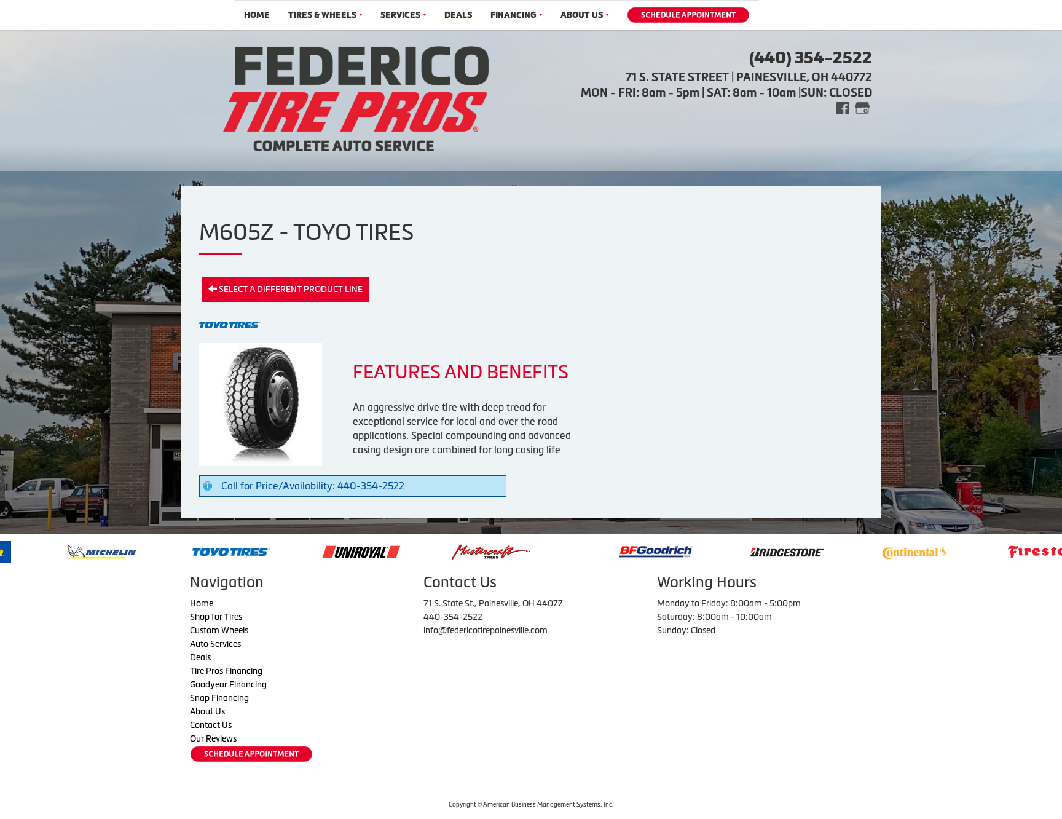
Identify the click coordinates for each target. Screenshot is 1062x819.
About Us (581, 15)
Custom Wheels (219, 630)
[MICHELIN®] (43, 550)
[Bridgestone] (729, 550)
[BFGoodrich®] (597, 550)
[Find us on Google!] (862, 107)
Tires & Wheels (322, 15)
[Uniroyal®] (302, 550)
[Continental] (856, 550)
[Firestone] (988, 550)
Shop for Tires (216, 617)
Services (400, 15)
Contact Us (211, 725)
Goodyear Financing (228, 684)
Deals (458, 15)
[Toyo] (172, 550)
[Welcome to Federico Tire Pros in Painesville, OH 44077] (356, 97)
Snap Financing (219, 698)
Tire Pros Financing (226, 671)
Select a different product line (290, 289)
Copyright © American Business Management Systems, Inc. (531, 804)
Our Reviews (213, 738)
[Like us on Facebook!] (842, 107)
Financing (513, 15)
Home (257, 15)
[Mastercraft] (432, 550)
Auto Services (215, 644)
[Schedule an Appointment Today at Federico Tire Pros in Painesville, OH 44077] (688, 15)
